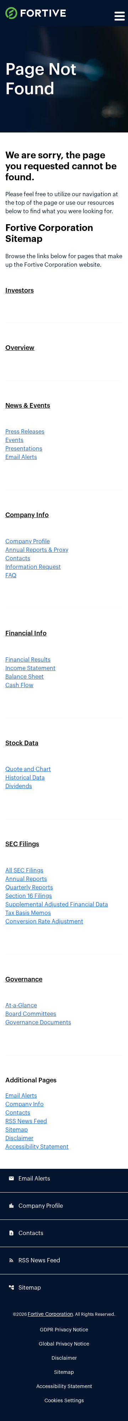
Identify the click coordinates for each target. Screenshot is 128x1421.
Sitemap (16, 1130)
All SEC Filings (24, 870)
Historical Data (25, 778)
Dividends (18, 786)
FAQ (10, 575)
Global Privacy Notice (64, 1344)
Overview (19, 348)
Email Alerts (21, 457)
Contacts (17, 558)
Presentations (23, 449)
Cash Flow (19, 685)
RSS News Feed (26, 1121)
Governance (23, 979)
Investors (19, 290)
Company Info (27, 515)
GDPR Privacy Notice (64, 1329)
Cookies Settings (64, 1400)
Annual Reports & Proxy (36, 550)
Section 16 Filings (28, 896)
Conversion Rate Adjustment (44, 921)
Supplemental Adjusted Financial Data (56, 904)
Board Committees (30, 1014)
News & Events (27, 405)
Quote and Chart (28, 769)
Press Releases (24, 432)
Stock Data (21, 743)
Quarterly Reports (29, 887)
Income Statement (30, 668)
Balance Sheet (24, 677)
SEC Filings (22, 844)
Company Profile (27, 541)
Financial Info (26, 633)
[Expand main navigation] (119, 16)
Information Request (33, 567)
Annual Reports (26, 879)
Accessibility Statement (37, 1147)
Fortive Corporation (50, 1314)
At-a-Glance (21, 1005)
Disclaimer (19, 1138)
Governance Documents (38, 1022)
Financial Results (27, 660)
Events (14, 440)
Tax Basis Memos (28, 913)
